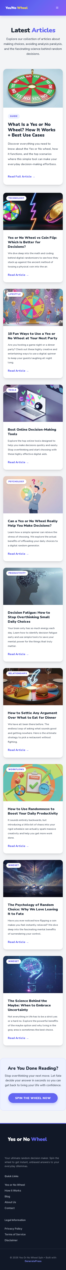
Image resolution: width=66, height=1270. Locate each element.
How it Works (13, 1190)
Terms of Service (15, 1234)
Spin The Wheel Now (33, 1098)
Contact (10, 1208)
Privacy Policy (13, 1228)
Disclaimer (11, 1240)
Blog (7, 1196)
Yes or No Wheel (15, 1184)
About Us (10, 1202)
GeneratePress (33, 1261)
